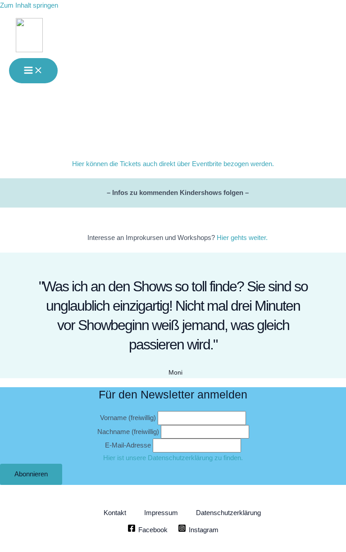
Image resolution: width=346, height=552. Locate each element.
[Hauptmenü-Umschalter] (33, 71)
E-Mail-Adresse (128, 445)
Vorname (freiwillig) (128, 417)
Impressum (161, 512)
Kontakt (115, 512)
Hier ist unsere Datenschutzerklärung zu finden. (173, 458)
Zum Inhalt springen (29, 5)
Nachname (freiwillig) (128, 431)
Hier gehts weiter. (242, 237)
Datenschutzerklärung (228, 512)
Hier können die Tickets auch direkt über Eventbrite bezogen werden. (173, 163)
